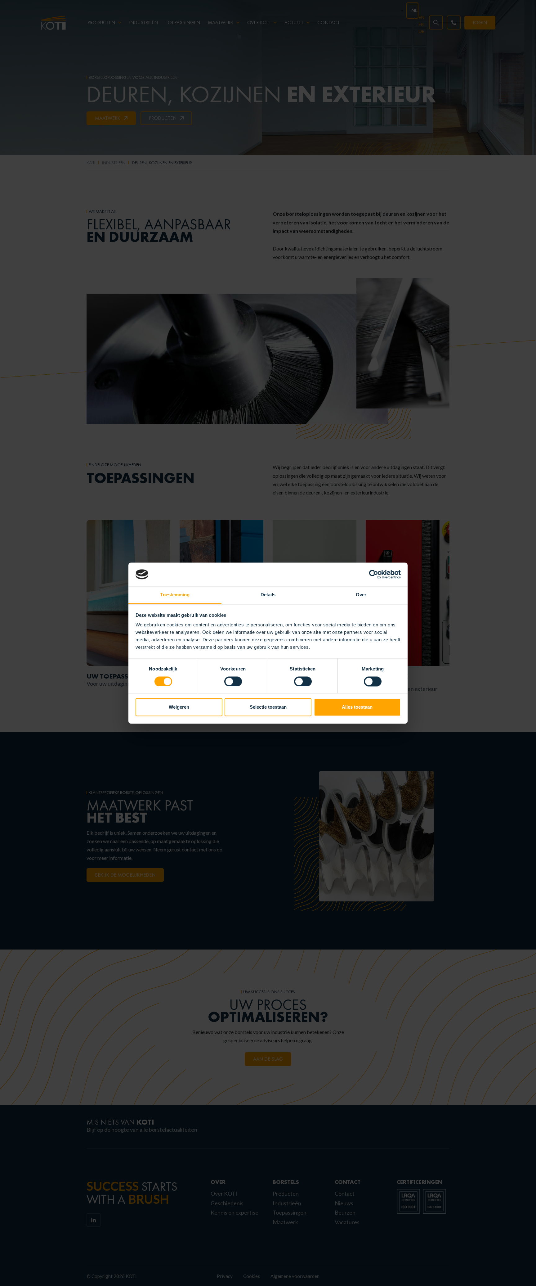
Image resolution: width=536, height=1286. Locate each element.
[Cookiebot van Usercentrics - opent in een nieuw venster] (373, 574)
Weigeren (179, 707)
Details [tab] (268, 595)
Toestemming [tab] (175, 595)
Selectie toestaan (268, 707)
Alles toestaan (357, 707)
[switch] (233, 681)
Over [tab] (361, 595)
